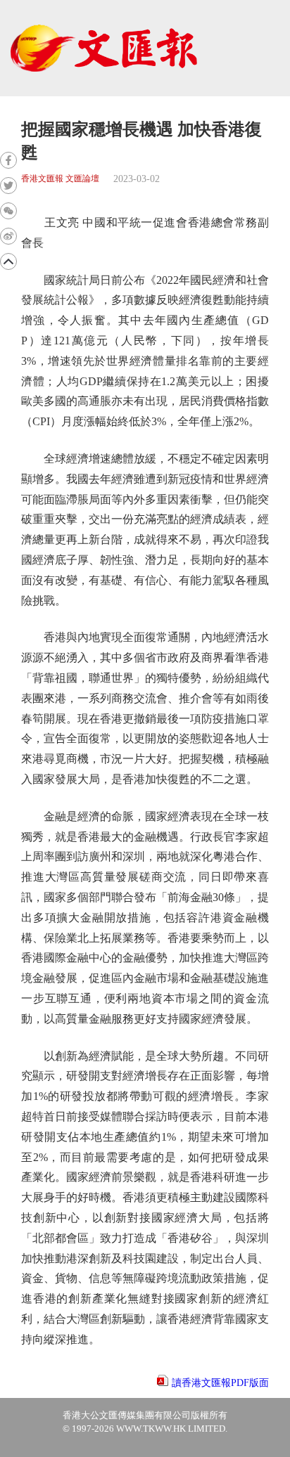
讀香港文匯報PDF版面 (220, 1383)
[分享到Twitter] (8, 185)
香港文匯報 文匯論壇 (60, 178)
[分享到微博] (8, 236)
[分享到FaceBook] (8, 160)
